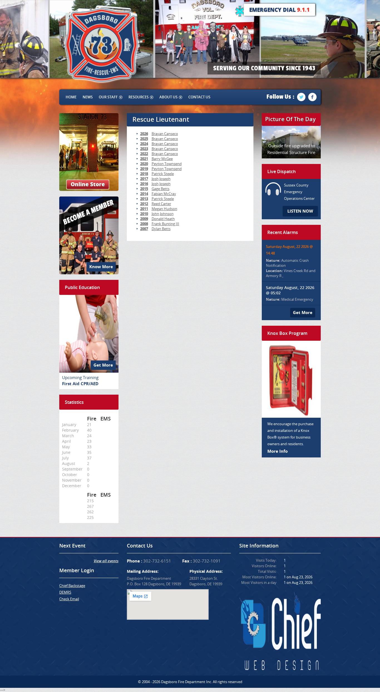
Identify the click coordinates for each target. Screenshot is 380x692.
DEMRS (65, 592)
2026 (144, 133)
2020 (144, 163)
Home (71, 96)
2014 (144, 193)
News (88, 96)
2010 (144, 213)
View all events (106, 560)
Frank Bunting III (165, 223)
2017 (144, 178)
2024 (144, 143)
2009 (144, 218)
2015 (144, 188)
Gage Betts (160, 188)
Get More (103, 365)
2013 (144, 198)
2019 (144, 168)
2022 (144, 153)
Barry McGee (162, 158)
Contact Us (199, 96)
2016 (144, 183)
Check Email (69, 598)
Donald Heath (163, 218)
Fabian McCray (164, 193)
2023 (144, 148)
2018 (144, 173)
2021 (144, 158)
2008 (144, 223)
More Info (277, 451)
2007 (144, 228)
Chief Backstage (72, 585)
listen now (300, 211)
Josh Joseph (161, 178)
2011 (144, 208)
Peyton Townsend (167, 163)
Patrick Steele (163, 173)
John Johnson (163, 213)
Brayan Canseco (165, 133)
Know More (101, 267)
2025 (144, 138)
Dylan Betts (161, 228)
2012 (144, 203)
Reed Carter (161, 203)
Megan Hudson (164, 208)
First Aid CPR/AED (80, 384)
